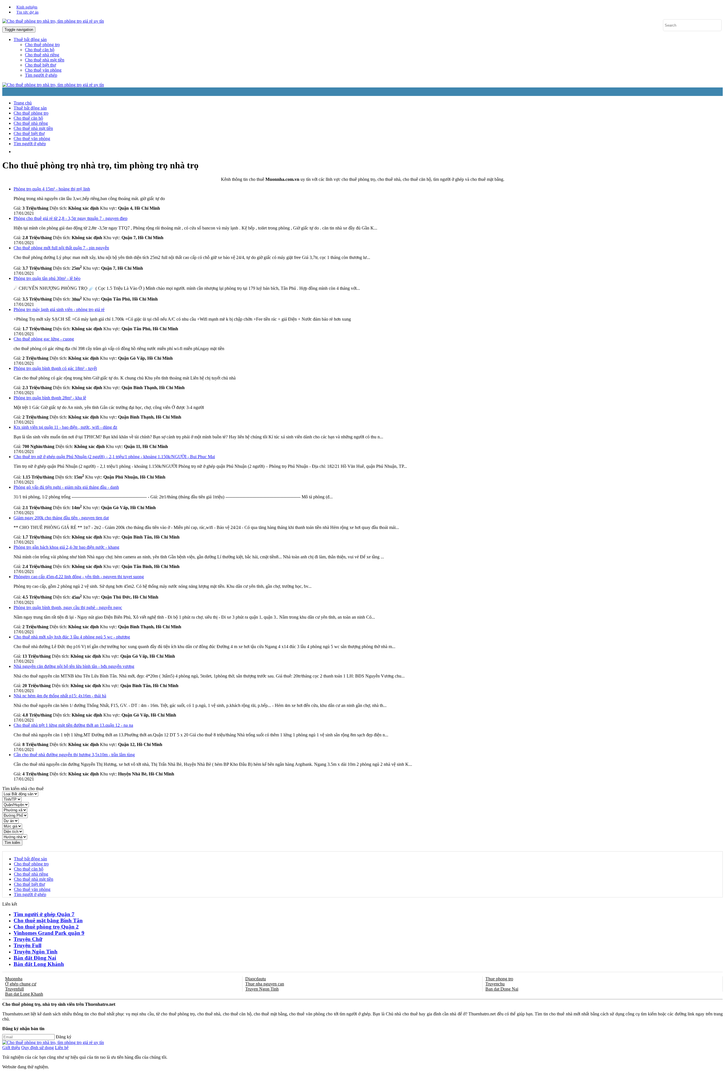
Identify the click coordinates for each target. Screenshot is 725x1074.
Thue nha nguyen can (264, 983)
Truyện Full (27, 945)
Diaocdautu (255, 978)
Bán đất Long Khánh (39, 964)
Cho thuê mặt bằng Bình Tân (48, 920)
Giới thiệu (11, 1047)
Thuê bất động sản (30, 108)
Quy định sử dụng (37, 1047)
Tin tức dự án (27, 12)
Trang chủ (23, 102)
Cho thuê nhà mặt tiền (44, 59)
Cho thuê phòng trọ (42, 44)
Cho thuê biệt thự (40, 65)
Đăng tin (234, 151)
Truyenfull (14, 989)
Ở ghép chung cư (20, 983)
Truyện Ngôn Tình (35, 952)
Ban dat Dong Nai (501, 989)
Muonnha (13, 978)
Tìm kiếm (12, 843)
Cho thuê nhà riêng (42, 54)
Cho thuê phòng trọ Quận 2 (46, 927)
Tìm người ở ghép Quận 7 (44, 914)
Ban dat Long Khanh (24, 994)
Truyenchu (495, 983)
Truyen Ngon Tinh (262, 989)
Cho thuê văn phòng (43, 70)
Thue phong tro (499, 978)
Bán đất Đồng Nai (35, 958)
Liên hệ (62, 1047)
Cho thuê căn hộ (39, 49)
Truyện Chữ (28, 939)
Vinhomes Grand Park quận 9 (49, 933)
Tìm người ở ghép (41, 75)
